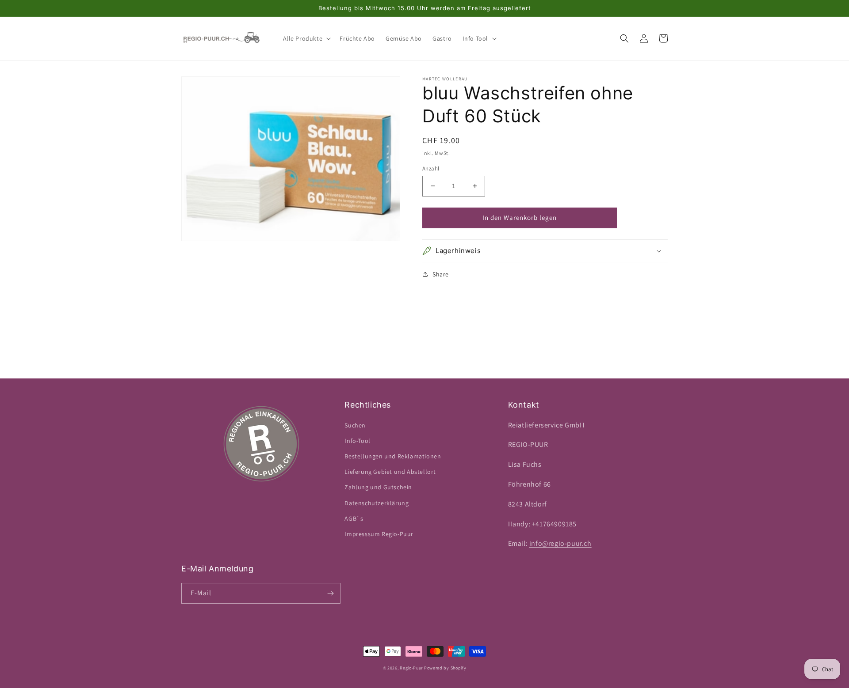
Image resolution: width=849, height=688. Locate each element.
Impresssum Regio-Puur (378, 534)
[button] (306, 38)
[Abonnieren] (330, 593)
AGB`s (353, 518)
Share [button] (440, 274)
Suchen (355, 425)
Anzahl (430, 168)
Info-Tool (357, 441)
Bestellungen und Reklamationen (392, 456)
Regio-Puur (411, 668)
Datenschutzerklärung (376, 503)
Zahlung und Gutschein (378, 487)
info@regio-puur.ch (560, 543)
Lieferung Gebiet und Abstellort (390, 472)
